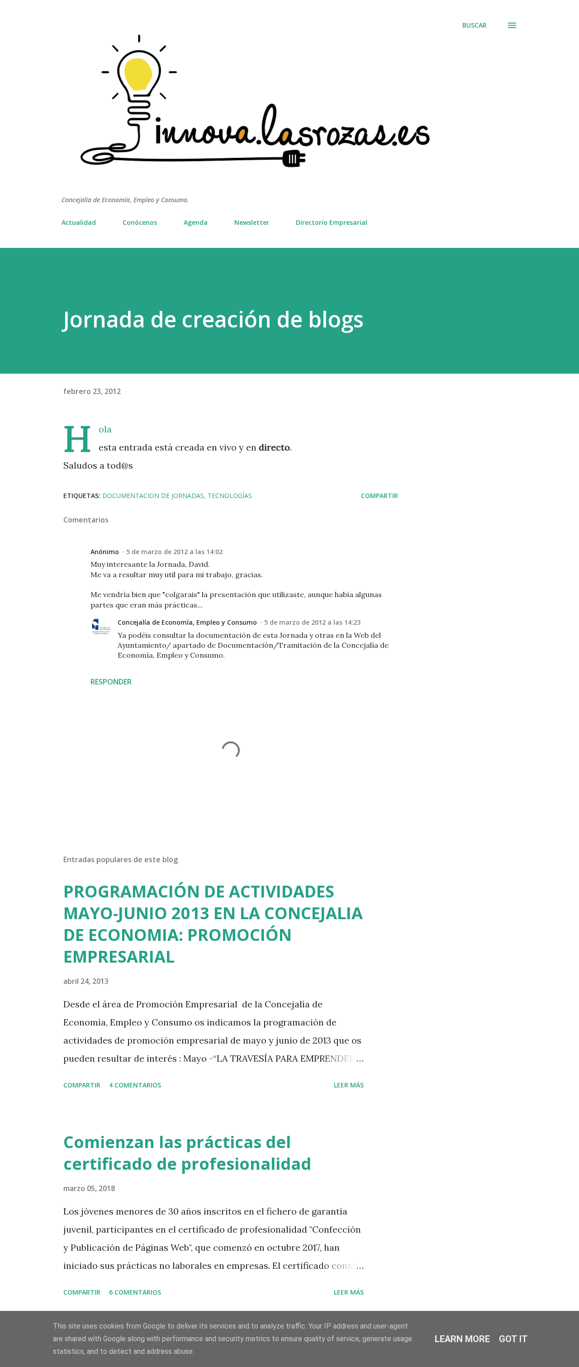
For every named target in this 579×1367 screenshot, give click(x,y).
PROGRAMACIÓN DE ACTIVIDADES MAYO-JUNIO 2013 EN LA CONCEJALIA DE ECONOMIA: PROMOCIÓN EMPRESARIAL (213, 924)
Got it (513, 1339)
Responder (111, 682)
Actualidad (79, 222)
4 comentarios (135, 1085)
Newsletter (251, 222)
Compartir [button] (379, 495)
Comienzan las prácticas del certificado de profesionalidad (187, 1153)
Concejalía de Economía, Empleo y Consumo (187, 622)
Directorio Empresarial (331, 222)
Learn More (462, 1339)
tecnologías (230, 495)
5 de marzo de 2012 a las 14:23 (312, 622)
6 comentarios (135, 1292)
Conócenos (140, 222)
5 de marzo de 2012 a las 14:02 (174, 551)
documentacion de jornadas (153, 495)
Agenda (196, 222)
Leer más (349, 1085)
